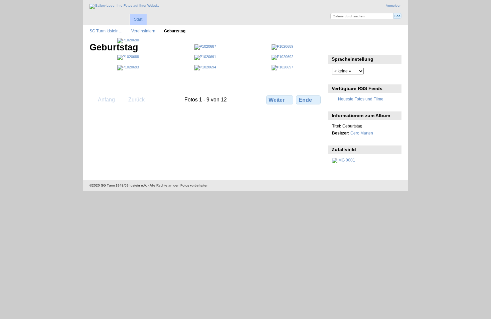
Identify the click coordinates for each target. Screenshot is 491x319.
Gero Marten (361, 133)
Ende (305, 100)
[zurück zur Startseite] (125, 6)
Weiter (277, 100)
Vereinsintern (143, 31)
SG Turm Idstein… (106, 31)
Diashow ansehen (335, 46)
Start (138, 19)
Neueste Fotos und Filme (360, 99)
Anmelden (393, 5)
